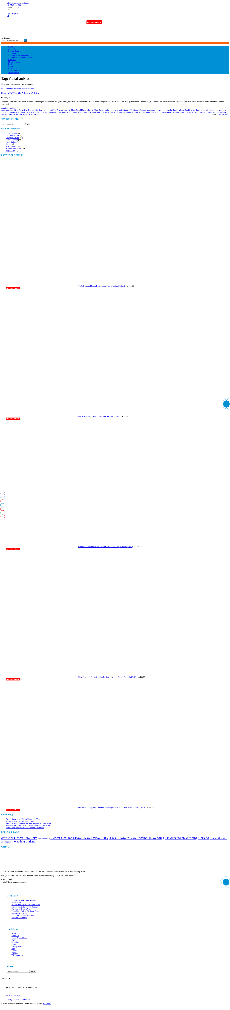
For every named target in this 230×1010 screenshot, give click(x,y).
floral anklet (128, 110)
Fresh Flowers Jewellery (126, 838)
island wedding (139, 112)
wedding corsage (179, 112)
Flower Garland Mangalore (22, 55)
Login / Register (12, 13)
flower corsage (215, 110)
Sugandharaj (10, 151)
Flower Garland (12, 140)
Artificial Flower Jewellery (11, 88)
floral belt (137, 110)
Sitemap (15, 951)
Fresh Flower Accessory (57, 112)
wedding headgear (8, 114)
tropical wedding (165, 112)
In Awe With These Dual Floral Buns (20, 821)
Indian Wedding (90, 112)
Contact (14, 944)
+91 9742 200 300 (14, 5)
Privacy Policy (17, 946)
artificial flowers (56, 110)
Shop (14, 53)
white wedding (34, 114)
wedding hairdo (206, 112)
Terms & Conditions (19, 938)
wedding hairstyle (219, 112)
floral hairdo (167, 110)
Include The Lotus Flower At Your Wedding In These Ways (28, 823)
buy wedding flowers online (98, 110)
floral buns (146, 110)
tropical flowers (152, 112)
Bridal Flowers (81, 110)
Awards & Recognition (43, 838)
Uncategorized (7, 842)
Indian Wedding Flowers (159, 838)
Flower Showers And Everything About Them (23, 819)
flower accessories (202, 110)
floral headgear (178, 110)
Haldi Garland (11, 142)
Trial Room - (13, 73)
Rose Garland (11, 146)
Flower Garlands (13, 112)
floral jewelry (190, 110)
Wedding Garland (24, 841)
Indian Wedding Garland (192, 838)
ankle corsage (6, 110)
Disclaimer (16, 942)
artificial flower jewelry (40, 110)
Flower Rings (102, 838)
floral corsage (156, 110)
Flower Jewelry (28, 88)
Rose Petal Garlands (13, 148)
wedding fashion (192, 112)
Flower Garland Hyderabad (22, 58)
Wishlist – (15, 953)
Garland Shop (13, 51)
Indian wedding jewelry (106, 112)
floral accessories (116, 110)
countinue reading (7, 108)
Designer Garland (12, 138)
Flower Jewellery (27, 112)
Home (14, 934)
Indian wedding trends (124, 112)
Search (27, 124)
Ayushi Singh (224, 114)
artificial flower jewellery (21, 110)
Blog (13, 949)
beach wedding (69, 110)
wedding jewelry (22, 114)
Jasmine (9, 144)
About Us (15, 936)
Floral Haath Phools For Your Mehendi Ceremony (25, 828)
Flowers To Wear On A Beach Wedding (20, 93)
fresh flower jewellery (75, 112)
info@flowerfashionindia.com (18, 3)
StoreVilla (47, 1004)
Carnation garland (12, 135)
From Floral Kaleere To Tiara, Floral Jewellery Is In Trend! (28, 826)
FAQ (13, 940)
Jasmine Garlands (218, 838)
